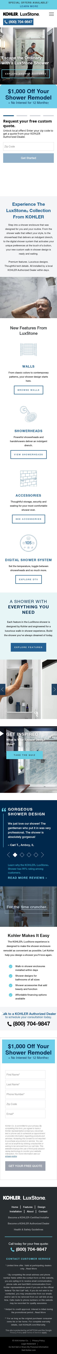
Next (54, 689)
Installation (16, 1211)
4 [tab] (36, 855)
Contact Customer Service (28, 1258)
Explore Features (28, 647)
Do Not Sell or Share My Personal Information (28, 1347)
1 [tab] (15, 855)
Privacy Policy (16, 1332)
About (30, 1211)
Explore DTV (28, 579)
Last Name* (13, 1084)
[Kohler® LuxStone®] (21, 14)
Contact (43, 1211)
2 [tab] (22, 855)
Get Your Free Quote (25, 1166)
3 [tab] (29, 855)
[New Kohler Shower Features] (28, 297)
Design (41, 1207)
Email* (10, 1114)
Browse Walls (29, 390)
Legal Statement (28, 1344)
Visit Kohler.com (29, 1350)
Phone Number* (15, 1094)
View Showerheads (28, 454)
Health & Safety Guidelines (28, 1229)
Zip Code (9, 146)
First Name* (13, 1074)
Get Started (28, 158)
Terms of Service (34, 1332)
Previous (2, 689)
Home (15, 1207)
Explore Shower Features (25, 74)
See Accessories (28, 519)
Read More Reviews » (27, 877)
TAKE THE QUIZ (24, 755)
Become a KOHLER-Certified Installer (28, 1217)
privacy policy (11, 1156)
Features (28, 1207)
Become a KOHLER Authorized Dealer (28, 1223)
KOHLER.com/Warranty (34, 1325)
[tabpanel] (31, 827)
